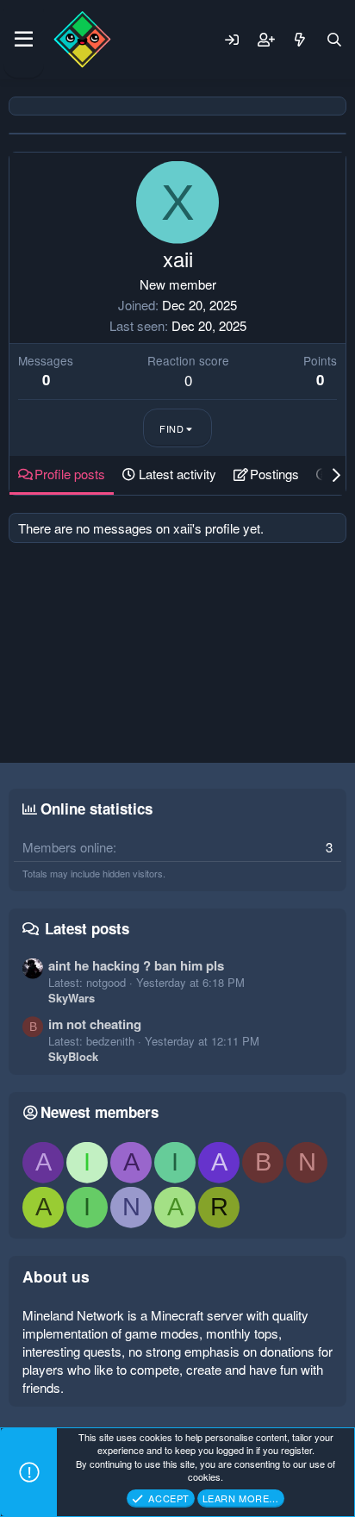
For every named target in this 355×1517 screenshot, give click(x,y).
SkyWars (71, 997)
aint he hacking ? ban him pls (136, 965)
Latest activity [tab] (177, 474)
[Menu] (23, 39)
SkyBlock (73, 1056)
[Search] (334, 40)
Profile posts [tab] (69, 474)
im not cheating (94, 1023)
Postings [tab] (274, 474)
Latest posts (87, 928)
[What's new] (300, 40)
